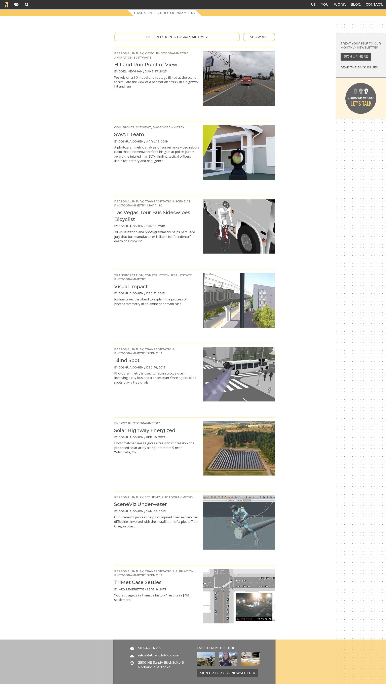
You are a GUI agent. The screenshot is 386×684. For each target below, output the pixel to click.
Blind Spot (127, 360)
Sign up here (356, 56)
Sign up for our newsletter (227, 673)
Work (339, 4)
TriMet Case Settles (137, 582)
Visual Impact (131, 286)
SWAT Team (129, 134)
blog (231, 648)
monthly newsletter (359, 47)
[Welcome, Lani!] (228, 659)
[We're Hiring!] (250, 659)
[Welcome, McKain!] (206, 659)
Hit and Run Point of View (145, 64)
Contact (374, 4)
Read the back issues (359, 67)
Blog (355, 4)
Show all (259, 37)
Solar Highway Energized (144, 430)
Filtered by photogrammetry (175, 37)
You (325, 4)
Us (313, 4)
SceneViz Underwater (140, 504)
